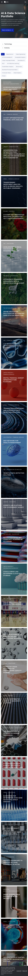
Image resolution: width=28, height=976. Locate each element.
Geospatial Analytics (20, 57)
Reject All (24, 971)
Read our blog (6, 30)
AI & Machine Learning (13, 63)
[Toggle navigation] (2, 2)
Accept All (19, 971)
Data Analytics (17, 72)
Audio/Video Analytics (7, 66)
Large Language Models (8, 60)
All (2, 54)
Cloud (3, 75)
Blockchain (19, 66)
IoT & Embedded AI (7, 57)
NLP (3, 63)
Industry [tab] (7, 48)
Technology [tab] (8, 44)
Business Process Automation (9, 69)
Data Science (9, 54)
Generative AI (21, 60)
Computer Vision (6, 72)
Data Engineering (20, 54)
